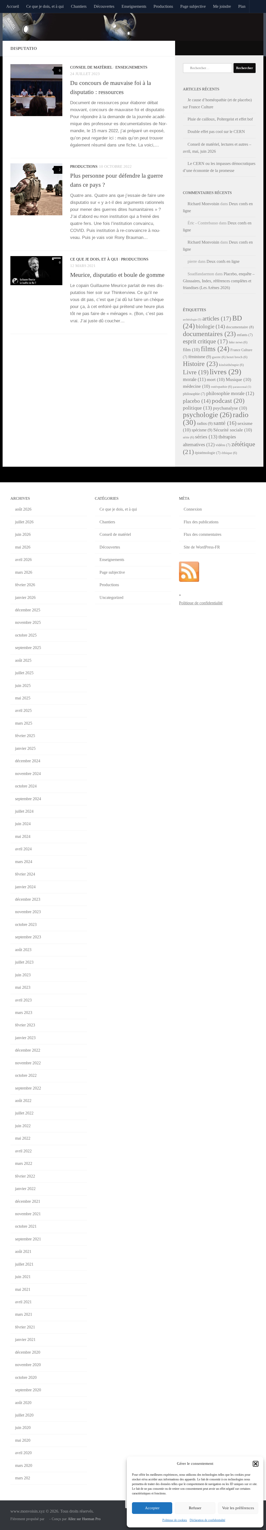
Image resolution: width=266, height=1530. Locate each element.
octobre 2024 (26, 786)
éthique (229, 453)
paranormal (242, 386)
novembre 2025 (28, 622)
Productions (163, 6)
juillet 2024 (24, 811)
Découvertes (104, 6)
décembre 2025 (27, 610)
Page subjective (193, 6)
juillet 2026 (24, 522)
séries (206, 436)
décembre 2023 (27, 899)
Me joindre (222, 6)
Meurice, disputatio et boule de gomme (117, 274)
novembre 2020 (28, 1364)
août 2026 (23, 509)
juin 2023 (23, 975)
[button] (255, 1463)
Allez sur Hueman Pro (84, 1519)
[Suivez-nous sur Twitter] (239, 47)
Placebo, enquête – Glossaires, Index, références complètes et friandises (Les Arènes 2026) (219, 281)
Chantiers (79, 6)
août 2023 (23, 949)
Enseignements (134, 6)
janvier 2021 (25, 1339)
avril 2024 (23, 849)
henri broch (237, 357)
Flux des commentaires (202, 534)
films (215, 349)
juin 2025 (23, 685)
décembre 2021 (27, 1201)
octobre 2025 (26, 635)
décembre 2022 (27, 1050)
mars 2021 (23, 1314)
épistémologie (208, 453)
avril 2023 (23, 1000)
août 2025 (23, 660)
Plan (241, 6)
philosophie (194, 394)
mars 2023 (23, 1012)
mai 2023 (22, 987)
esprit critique (205, 341)
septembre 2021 (28, 1239)
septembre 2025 (28, 647)
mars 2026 (23, 572)
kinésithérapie (231, 365)
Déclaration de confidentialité (207, 1520)
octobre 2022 (26, 1075)
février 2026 (25, 585)
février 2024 (25, 874)
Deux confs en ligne (223, 261)
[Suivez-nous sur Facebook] (246, 47)
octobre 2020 (26, 1377)
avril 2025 (23, 710)
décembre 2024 (27, 761)
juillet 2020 (24, 1415)
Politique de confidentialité (201, 603)
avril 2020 (23, 1453)
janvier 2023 (25, 1037)
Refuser (195, 1508)
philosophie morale (230, 393)
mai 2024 (22, 836)
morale (194, 379)
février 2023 (25, 1025)
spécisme (202, 429)
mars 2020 (23, 1465)
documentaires (209, 334)
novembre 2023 (28, 912)
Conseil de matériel (91, 67)
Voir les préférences (238, 1508)
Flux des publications (201, 522)
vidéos (223, 445)
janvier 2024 (25, 887)
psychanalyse (230, 408)
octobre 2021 (26, 1226)
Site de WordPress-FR (202, 547)
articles (216, 318)
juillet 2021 (24, 1264)
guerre (218, 357)
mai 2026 (22, 547)
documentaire (240, 327)
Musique (238, 379)
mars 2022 (23, 1163)
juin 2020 (23, 1427)
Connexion (193, 509)
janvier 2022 (25, 1188)
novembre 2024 (28, 773)
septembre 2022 (28, 1088)
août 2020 (23, 1402)
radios (204, 423)
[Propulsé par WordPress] (46, 1519)
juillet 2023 (24, 962)
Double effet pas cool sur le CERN (216, 131)
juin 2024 (23, 823)
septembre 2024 (28, 799)
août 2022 (23, 1100)
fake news (238, 342)
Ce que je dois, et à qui (45, 6)
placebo (197, 401)
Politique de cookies (174, 1520)
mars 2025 (23, 723)
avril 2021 (23, 1302)
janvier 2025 (25, 748)
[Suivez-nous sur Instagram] (253, 47)
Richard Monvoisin (203, 204)
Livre (196, 372)
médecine (196, 386)
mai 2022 (22, 1138)
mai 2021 (22, 1289)
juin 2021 (23, 1276)
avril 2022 (23, 1151)
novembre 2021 (28, 1214)
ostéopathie (221, 387)
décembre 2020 (27, 1352)
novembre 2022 (28, 1063)
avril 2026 (23, 559)
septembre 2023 (28, 937)
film (191, 349)
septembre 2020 (28, 1390)
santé (225, 423)
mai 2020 (22, 1440)
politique (197, 408)
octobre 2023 (26, 924)
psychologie (207, 415)
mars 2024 (23, 861)
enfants (245, 335)
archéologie (192, 319)
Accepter (152, 1508)
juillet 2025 (24, 673)
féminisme (199, 356)
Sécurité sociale (232, 429)
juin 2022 (23, 1126)
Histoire (200, 364)
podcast (228, 400)
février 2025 (25, 735)
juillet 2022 (24, 1113)
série (188, 437)
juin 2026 (23, 534)
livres (225, 372)
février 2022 (25, 1176)
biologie (210, 326)
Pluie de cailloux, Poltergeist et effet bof (220, 119)
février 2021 (25, 1327)
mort (216, 379)
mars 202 (22, 1478)
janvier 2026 (25, 597)
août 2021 (23, 1251)
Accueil (12, 6)
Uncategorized (111, 597)
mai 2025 (22, 698)
